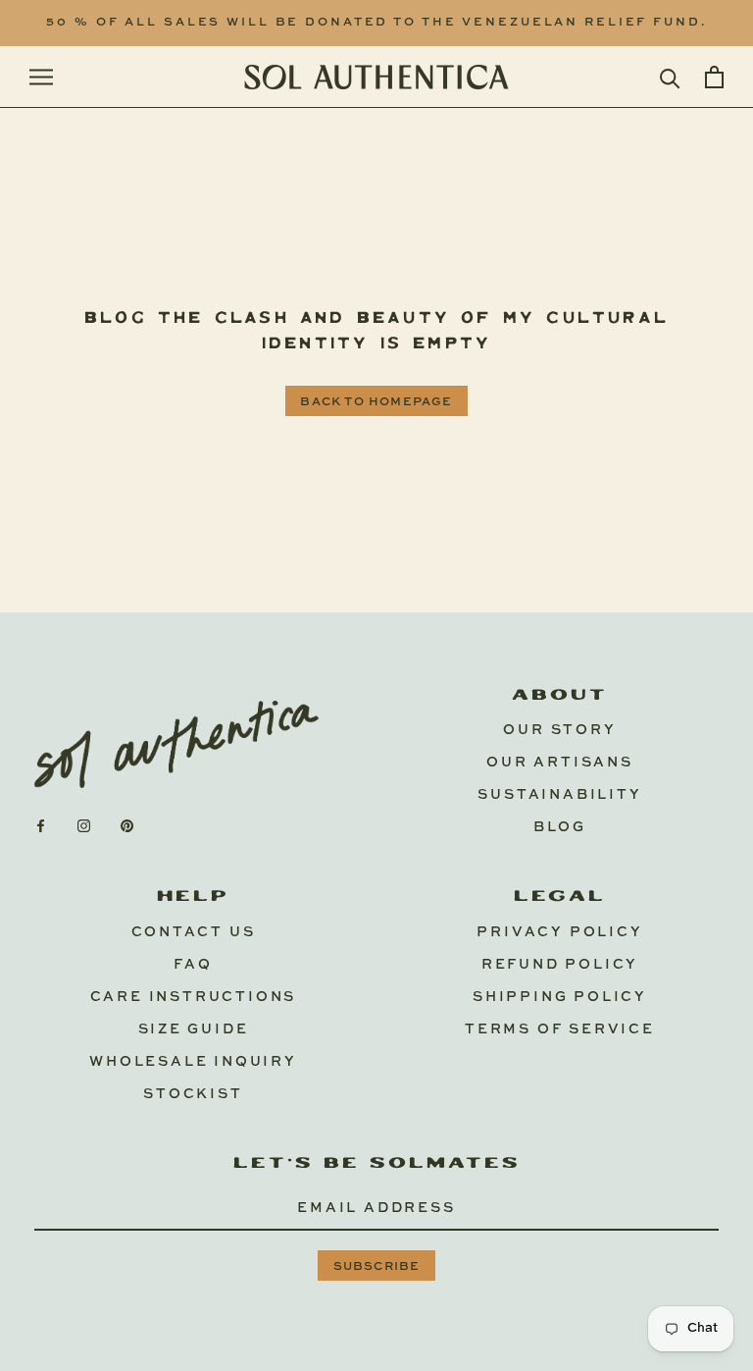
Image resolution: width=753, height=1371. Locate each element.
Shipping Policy (560, 997)
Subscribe (377, 1267)
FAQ (193, 965)
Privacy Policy (559, 932)
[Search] (670, 77)
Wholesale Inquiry (193, 1062)
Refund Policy (559, 965)
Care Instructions (193, 997)
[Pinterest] (127, 826)
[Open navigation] (41, 77)
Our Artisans (559, 762)
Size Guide (193, 1029)
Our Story (559, 730)
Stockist (192, 1094)
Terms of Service (560, 1029)
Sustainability (559, 795)
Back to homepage (376, 402)
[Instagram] (83, 826)
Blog (559, 827)
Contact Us (193, 932)
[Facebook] (40, 826)
